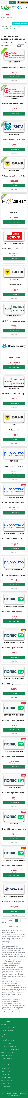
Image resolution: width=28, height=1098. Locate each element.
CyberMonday (6, 1068)
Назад (10, 920)
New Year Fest (6, 1065)
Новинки (4, 14)
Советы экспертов (7, 1031)
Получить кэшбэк (14, 77)
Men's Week (5, 1074)
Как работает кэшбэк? (8, 1040)
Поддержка (5, 1034)
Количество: (5, 46)
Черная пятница (7, 1090)
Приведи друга (6, 1043)
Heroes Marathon (7, 1080)
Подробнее (13, 80)
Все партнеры (6, 1021)
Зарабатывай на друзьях (20, 23)
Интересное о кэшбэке (9, 1027)
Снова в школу (6, 1083)
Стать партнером (7, 1059)
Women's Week (6, 1077)
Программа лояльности (9, 1046)
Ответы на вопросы (8, 1037)
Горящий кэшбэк (5, 18)
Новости (4, 1024)
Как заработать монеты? (9, 1052)
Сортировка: (5, 42)
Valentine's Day (6, 1071)
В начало (4, 921)
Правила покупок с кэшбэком (10, 1049)
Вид (16, 46)
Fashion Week (6, 1087)
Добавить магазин (7, 1055)
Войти (13, 2)
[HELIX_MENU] (26, 7)
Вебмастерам (6, 1062)
